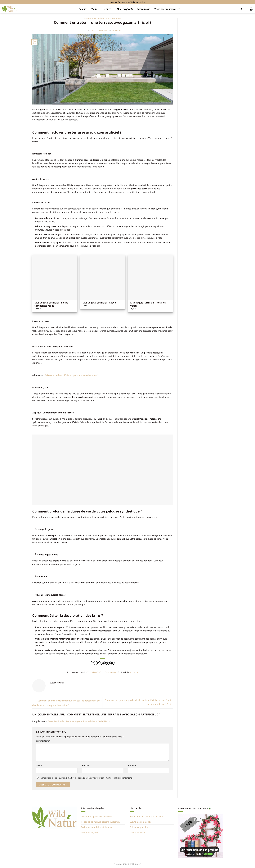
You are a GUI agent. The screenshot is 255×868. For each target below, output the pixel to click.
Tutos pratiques (113, 18)
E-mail (85, 765)
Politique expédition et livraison (97, 827)
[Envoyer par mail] (102, 663)
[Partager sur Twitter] (98, 663)
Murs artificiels (125, 9)
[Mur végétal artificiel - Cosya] (102, 277)
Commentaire (43, 740)
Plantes (94, 9)
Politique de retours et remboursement (100, 821)
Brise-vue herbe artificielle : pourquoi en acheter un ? (71, 375)
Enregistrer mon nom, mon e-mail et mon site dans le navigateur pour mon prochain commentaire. (87, 777)
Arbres (107, 9)
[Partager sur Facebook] (93, 663)
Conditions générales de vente (96, 816)
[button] (241, 9)
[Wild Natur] (9, 8)
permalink (134, 672)
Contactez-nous (137, 832)
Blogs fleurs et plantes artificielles (147, 816)
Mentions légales (89, 832)
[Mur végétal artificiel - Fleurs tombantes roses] (54, 277)
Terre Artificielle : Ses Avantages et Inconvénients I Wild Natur (79, 721)
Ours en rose (143, 9)
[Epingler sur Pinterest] (107, 663)
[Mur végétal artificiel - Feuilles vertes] (150, 277)
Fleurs (82, 9)
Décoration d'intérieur (95, 18)
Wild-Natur (116, 30)
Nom (39, 765)
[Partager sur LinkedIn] (112, 663)
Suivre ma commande (140, 821)
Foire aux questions (139, 827)
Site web (132, 765)
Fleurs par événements (166, 9)
